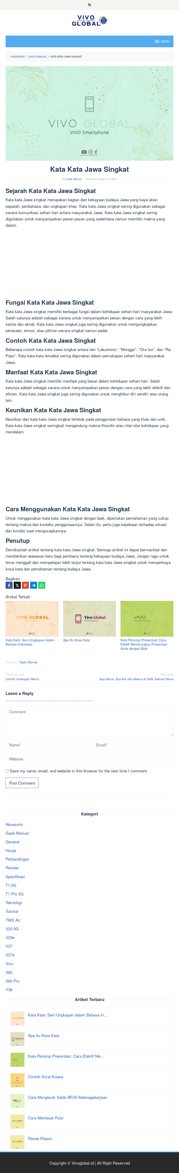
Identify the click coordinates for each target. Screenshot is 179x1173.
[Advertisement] (89, 264)
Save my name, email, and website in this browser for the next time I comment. (79, 771)
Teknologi (14, 902)
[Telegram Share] (33, 585)
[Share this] (9, 585)
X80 (9, 972)
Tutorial (12, 911)
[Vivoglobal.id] (89, 19)
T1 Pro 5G (15, 894)
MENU (165, 41)
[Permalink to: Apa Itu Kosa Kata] (89, 619)
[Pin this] (25, 585)
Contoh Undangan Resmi (22, 676)
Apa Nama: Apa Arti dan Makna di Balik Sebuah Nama (136, 676)
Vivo (9, 963)
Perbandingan (17, 859)
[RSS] (89, 5)
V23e (10, 937)
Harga (11, 850)
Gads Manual (28, 662)
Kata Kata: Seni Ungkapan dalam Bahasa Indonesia (30, 642)
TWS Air (13, 920)
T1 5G (11, 885)
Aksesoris (14, 824)
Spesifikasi (15, 876)
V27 (9, 946)
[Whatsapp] (41, 585)
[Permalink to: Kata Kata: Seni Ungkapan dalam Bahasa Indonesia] (32, 619)
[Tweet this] (17, 585)
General (12, 841)
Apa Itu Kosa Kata (76, 640)
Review (12, 867)
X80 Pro (13, 981)
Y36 (9, 989)
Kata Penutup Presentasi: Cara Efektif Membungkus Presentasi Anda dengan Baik (143, 644)
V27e (10, 954)
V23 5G (12, 929)
